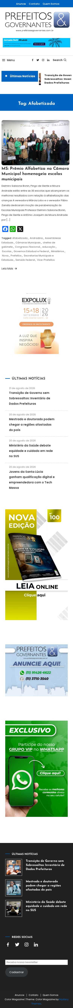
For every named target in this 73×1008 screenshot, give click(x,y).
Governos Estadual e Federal (31, 251)
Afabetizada (20, 238)
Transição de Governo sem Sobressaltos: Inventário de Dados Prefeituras (29, 398)
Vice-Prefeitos (46, 260)
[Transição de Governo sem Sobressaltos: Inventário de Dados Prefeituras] (13, 867)
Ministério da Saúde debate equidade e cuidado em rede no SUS (31, 450)
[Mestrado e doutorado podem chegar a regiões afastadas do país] (13, 888)
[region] (36, 974)
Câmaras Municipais (28, 242)
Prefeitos (16, 255)
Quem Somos (51, 4)
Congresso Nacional (27, 247)
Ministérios (57, 251)
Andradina (36, 238)
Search (58, 60)
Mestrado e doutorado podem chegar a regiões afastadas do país (31, 424)
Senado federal (25, 260)
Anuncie (21, 4)
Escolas (6, 251)
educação (48, 247)
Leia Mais (7, 268)
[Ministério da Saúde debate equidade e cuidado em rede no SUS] (13, 908)
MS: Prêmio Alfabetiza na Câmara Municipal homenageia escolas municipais (35, 174)
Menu (11, 60)
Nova (5, 255)
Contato (34, 4)
